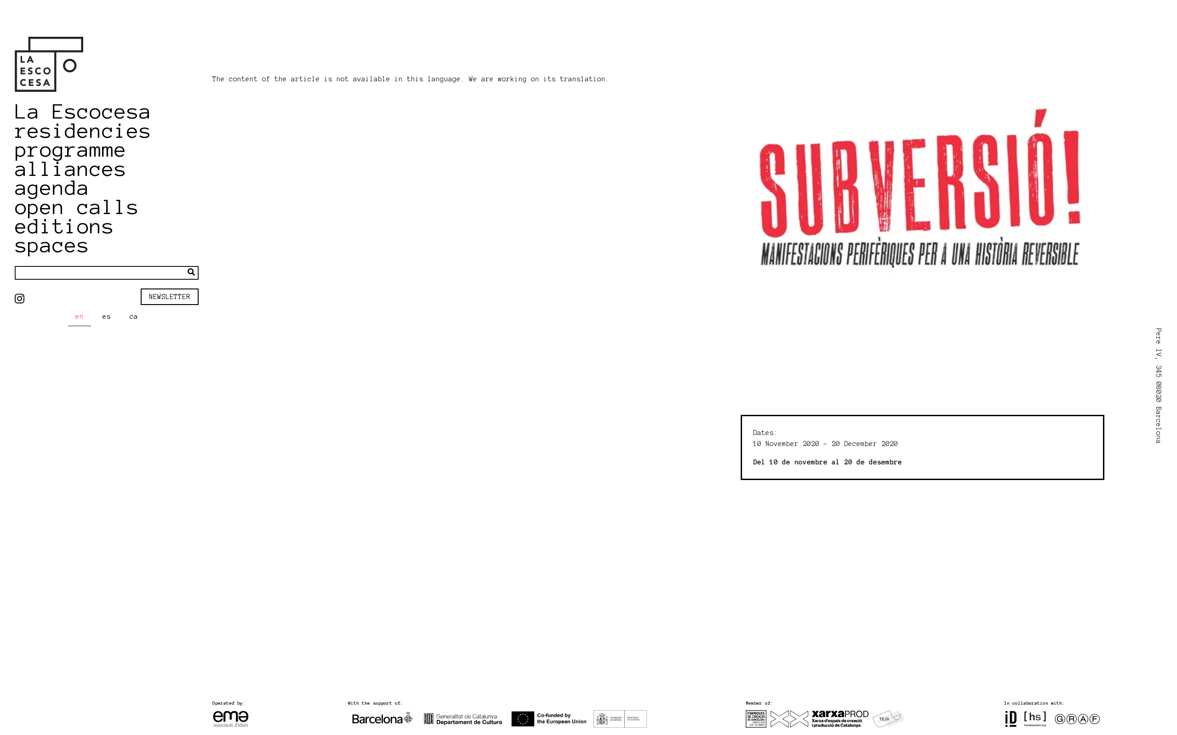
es (107, 316)
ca (134, 316)
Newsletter (169, 296)
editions (64, 226)
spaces (52, 245)
